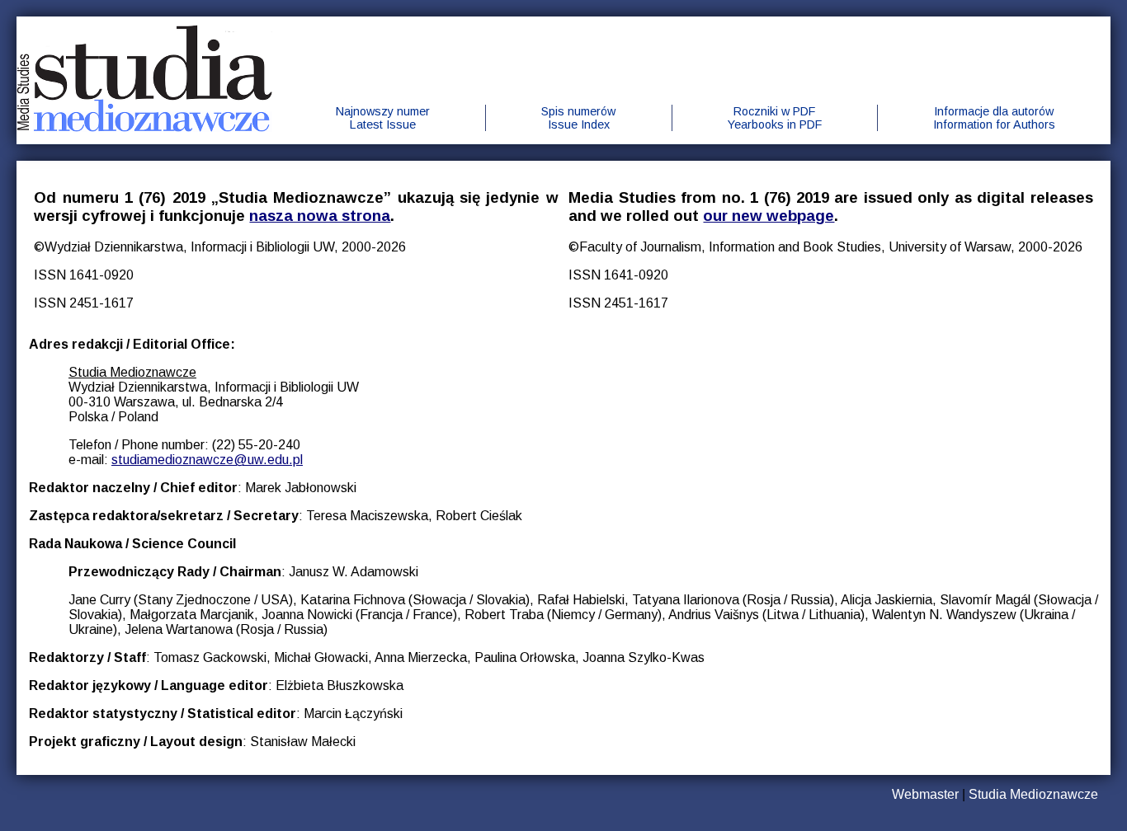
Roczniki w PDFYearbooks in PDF (775, 118)
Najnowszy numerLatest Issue (383, 118)
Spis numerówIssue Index (578, 118)
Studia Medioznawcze (1033, 794)
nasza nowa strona (319, 215)
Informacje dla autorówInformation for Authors (994, 118)
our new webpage (768, 215)
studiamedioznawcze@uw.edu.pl (207, 460)
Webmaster (925, 794)
